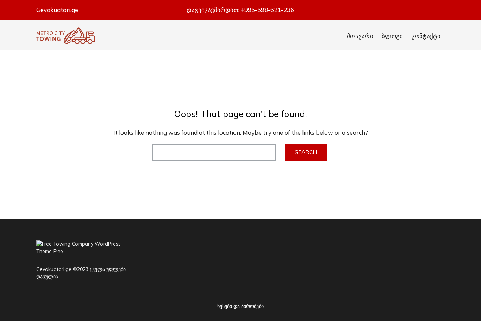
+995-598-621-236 (267, 9)
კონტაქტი (426, 36)
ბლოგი (392, 36)
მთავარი (360, 36)
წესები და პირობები (240, 306)
